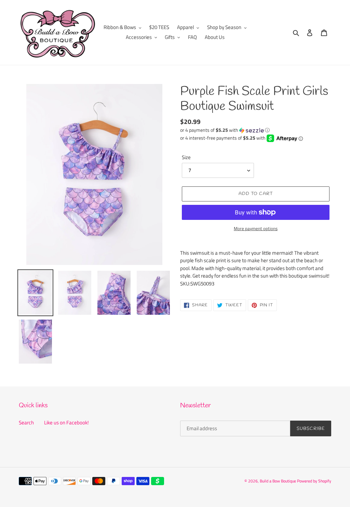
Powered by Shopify (314, 481)
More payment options (256, 228)
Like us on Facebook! (66, 422)
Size (186, 157)
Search (26, 422)
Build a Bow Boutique (278, 481)
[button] (225, 129)
